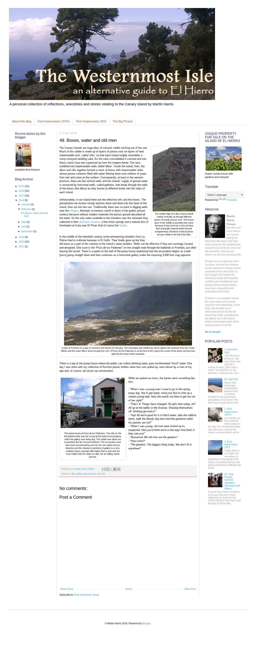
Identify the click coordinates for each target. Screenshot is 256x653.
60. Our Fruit (231, 379)
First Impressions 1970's (54, 121)
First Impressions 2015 (91, 121)
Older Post (190, 589)
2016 (22, 191)
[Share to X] (111, 469)
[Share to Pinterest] (119, 469)
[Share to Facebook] (115, 469)
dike (73, 473)
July (23, 226)
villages (74, 210)
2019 (22, 237)
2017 (22, 195)
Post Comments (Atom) (86, 594)
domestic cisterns (89, 221)
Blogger (146, 623)
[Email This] (104, 469)
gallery (79, 473)
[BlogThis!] (107, 469)
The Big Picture (123, 121)
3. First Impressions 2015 (231, 444)
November (27, 231)
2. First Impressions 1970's (231, 411)
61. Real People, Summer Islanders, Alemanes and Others (232, 481)
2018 (22, 200)
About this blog (21, 121)
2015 (22, 186)
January (26, 204)
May (24, 222)
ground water (90, 473)
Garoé (122, 225)
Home (128, 589)
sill (99, 473)
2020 (22, 241)
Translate (232, 200)
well (103, 473)
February (26, 209)
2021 (22, 246)
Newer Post (66, 589)
